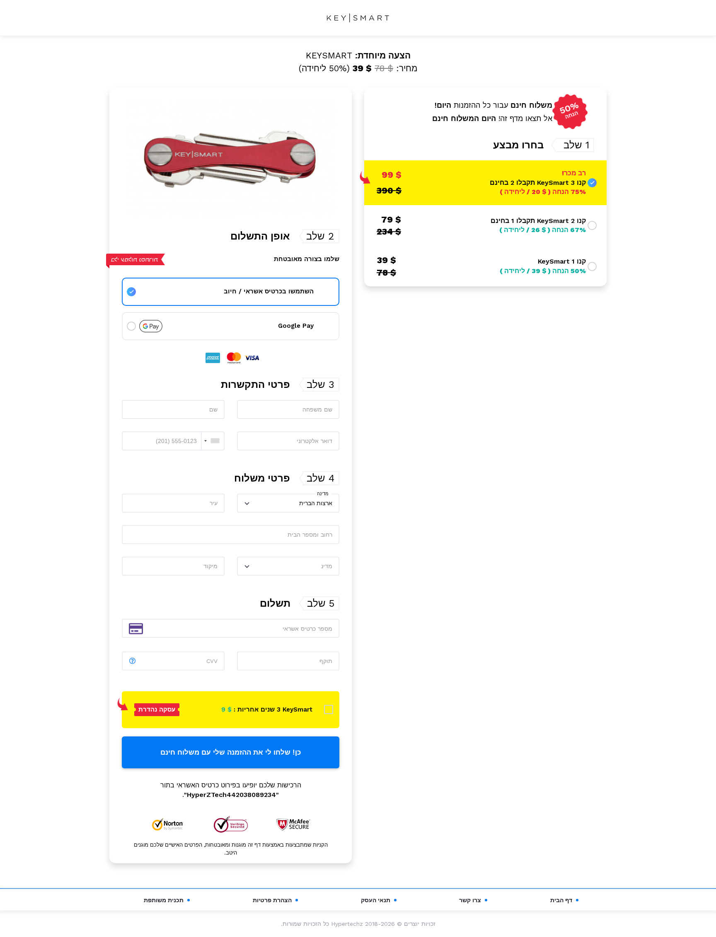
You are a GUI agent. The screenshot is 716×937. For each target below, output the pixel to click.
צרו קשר (470, 900)
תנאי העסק (375, 900)
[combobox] (212, 441)
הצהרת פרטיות (272, 900)
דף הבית (561, 900)
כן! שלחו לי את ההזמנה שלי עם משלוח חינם (230, 752)
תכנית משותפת (164, 900)
